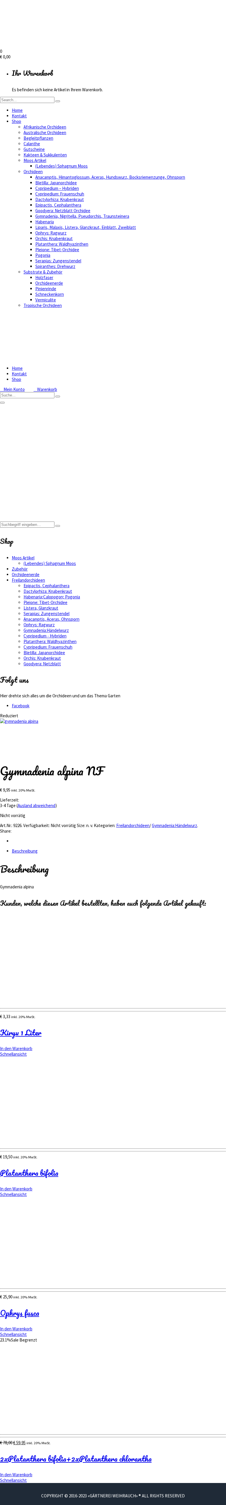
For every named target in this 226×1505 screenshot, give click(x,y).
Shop (16, 121)
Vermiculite (45, 300)
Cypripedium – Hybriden (57, 188)
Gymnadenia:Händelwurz (34, 493)
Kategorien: (104, 825)
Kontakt (19, 116)
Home (17, 110)
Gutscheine (34, 149)
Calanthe (32, 143)
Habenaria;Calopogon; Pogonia (52, 597)
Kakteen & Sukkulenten (45, 155)
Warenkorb (45, 389)
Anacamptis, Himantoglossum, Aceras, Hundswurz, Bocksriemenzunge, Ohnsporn (110, 177)
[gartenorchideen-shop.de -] (59, 45)
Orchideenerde (49, 283)
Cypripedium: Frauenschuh (59, 194)
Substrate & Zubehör (43, 272)
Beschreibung (25, 851)
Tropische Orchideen (43, 305)
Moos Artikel (35, 160)
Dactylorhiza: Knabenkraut (59, 199)
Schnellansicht (13, 1054)
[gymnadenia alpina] (19, 721)
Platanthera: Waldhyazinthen (61, 244)
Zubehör (20, 569)
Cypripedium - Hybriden (45, 636)
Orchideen (33, 171)
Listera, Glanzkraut (41, 608)
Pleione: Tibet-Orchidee (57, 249)
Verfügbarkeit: (36, 825)
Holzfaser (44, 277)
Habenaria (44, 222)
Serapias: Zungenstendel (58, 261)
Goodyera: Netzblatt (42, 664)
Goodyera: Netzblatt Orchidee (62, 210)
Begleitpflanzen (38, 138)
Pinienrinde (45, 288)
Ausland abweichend (36, 805)
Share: (5, 831)
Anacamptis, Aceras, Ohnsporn (51, 619)
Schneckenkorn (49, 294)
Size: (81, 825)
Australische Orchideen (45, 132)
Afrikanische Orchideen (45, 127)
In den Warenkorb (16, 1048)
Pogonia (42, 255)
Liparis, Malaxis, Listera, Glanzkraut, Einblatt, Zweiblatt (85, 227)
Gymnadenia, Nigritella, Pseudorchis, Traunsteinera (82, 216)
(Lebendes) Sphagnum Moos (61, 166)
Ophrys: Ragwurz (51, 233)
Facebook (20, 705)
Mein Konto (12, 389)
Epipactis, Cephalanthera (58, 205)
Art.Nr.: (6, 825)
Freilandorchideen (28, 487)
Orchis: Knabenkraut (54, 238)
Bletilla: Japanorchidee (56, 182)
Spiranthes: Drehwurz (55, 266)
